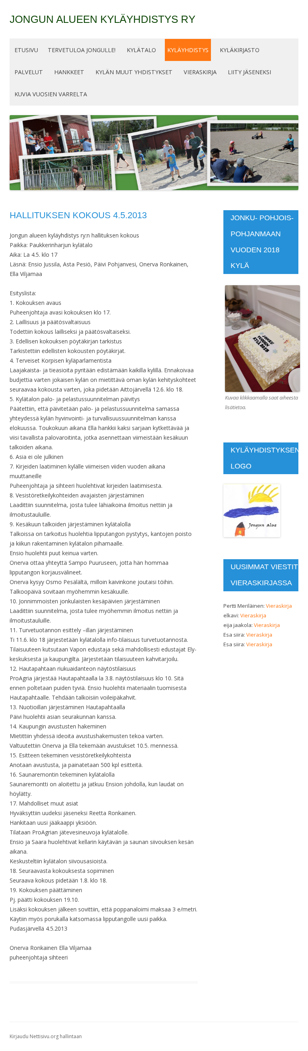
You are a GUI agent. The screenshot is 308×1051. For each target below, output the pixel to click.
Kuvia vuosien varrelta (50, 94)
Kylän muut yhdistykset (133, 72)
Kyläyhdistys (188, 50)
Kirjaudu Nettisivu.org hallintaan (46, 1036)
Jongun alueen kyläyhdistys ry (102, 19)
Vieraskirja (200, 72)
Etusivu (26, 50)
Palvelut (28, 72)
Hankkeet (69, 72)
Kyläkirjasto (239, 50)
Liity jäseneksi (249, 72)
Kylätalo (141, 50)
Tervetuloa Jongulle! (82, 50)
